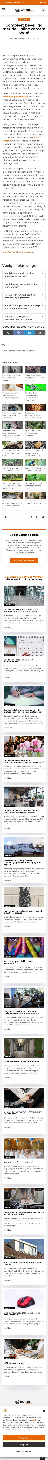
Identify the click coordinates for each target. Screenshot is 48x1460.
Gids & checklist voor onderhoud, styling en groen (11, 452)
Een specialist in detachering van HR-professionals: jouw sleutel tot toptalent (23, 711)
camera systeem (28, 351)
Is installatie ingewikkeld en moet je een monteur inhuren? (24, 307)
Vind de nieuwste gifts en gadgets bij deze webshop (22, 1314)
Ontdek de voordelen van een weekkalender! (18, 661)
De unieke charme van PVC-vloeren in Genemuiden (22, 1113)
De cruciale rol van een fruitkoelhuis (21, 1061)
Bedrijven (24, 19)
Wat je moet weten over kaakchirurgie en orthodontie (12, 415)
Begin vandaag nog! (24, 534)
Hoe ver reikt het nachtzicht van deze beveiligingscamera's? (24, 296)
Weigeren (24, 1444)
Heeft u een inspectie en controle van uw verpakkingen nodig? (24, 1213)
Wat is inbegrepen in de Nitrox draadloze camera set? (24, 274)
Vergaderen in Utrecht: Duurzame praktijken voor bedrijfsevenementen (22, 1012)
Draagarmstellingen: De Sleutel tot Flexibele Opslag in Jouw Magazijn (21, 610)
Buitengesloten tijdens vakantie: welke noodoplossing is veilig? (11, 395)
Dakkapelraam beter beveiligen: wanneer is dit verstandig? (35, 377)
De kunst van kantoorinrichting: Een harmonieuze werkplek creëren (21, 811)
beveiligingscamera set (15, 96)
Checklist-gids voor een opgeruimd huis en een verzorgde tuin (11, 485)
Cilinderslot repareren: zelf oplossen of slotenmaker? (11, 377)
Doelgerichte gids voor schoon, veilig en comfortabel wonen (34, 452)
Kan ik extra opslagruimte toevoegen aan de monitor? (24, 318)
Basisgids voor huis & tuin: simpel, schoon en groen (34, 485)
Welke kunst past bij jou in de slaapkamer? (18, 962)
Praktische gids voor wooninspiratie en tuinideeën (33, 432)
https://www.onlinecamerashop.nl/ (18, 252)
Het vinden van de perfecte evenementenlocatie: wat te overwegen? (24, 761)
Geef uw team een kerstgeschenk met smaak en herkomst (33, 415)
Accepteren (24, 1438)
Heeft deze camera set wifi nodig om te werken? (24, 285)
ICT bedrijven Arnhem (14, 1363)
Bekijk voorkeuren (24, 1451)
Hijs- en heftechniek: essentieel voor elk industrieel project (23, 912)
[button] (44, 1411)
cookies (34, 1420)
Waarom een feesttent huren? (18, 1162)
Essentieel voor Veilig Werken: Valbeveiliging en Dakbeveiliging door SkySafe (22, 862)
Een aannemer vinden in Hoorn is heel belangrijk (22, 1263)
